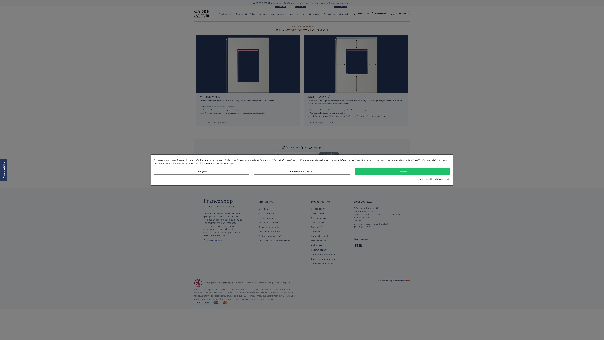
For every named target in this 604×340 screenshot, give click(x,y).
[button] (3, 170)
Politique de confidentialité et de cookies (433, 179)
